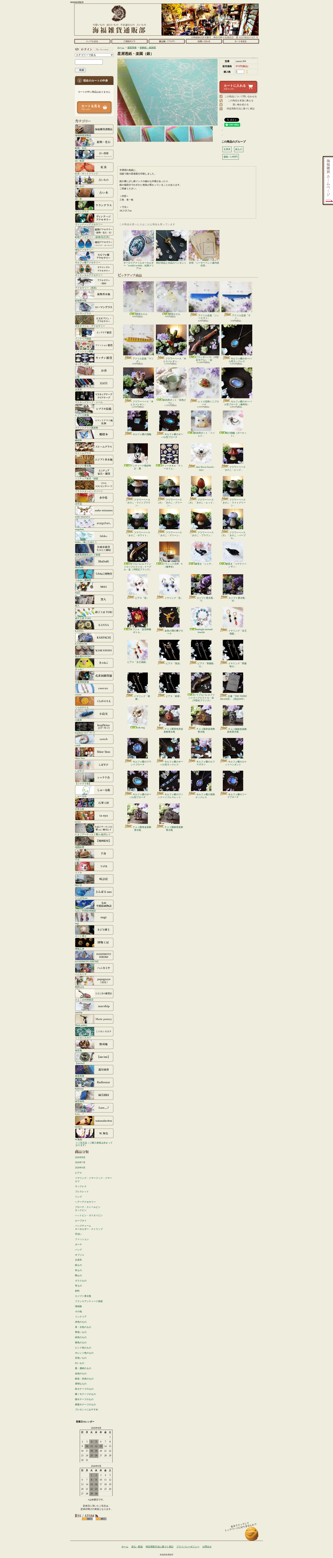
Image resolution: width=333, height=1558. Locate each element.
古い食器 (79, 160)
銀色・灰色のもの (84, 1378)
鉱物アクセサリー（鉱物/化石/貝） (93, 237)
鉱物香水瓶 (81, 300)
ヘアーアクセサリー (85, 1202)
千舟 (77, 860)
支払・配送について (129, 41)
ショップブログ (166, 41)
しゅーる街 (81, 796)
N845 (77, 593)
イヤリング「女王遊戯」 (237, 632)
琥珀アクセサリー (84, 249)
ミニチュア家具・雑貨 (86, 478)
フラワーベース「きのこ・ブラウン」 (202, 534)
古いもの (79, 186)
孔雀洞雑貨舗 (82, 682)
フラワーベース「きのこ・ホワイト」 (138, 534)
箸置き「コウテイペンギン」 (236, 565)
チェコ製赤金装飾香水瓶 (205, 730)
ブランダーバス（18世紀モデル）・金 (207, 358)
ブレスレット (82, 1191)
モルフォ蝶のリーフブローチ (237, 795)
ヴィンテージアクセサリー (89, 224)
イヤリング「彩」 (174, 598)
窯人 (77, 605)
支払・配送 (137, 1546)
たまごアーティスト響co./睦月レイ (93, 834)
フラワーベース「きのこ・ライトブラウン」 (137, 502)
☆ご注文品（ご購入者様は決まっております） (94, 1143)
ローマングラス (83, 313)
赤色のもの (81, 1322)
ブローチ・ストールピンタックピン (87, 1209)
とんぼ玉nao (81, 898)
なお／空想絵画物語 (85, 910)
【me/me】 (80, 1063)
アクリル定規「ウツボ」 (143, 360)
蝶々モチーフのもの (85, 1394)
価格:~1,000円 (231, 156)
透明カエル (141, 314)
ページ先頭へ (252, 1535)
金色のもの (81, 1373)
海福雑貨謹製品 (83, 135)
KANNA (79, 631)
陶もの (78, 1275)
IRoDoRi (79, 567)
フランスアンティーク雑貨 (89, 1301)
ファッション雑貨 (84, 351)
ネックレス (81, 1186)
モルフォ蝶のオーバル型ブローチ (172, 435)
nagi (77, 923)
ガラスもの (81, 1280)
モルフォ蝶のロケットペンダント (236, 763)
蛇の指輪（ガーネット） (236, 434)
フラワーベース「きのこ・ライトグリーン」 (233, 502)
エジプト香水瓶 (83, 466)
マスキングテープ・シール (89, 402)
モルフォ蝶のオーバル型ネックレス (240, 360)
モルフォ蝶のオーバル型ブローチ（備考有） (238, 403)
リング (78, 1196)
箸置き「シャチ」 (204, 564)
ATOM (101, 1518)
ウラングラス (82, 211)
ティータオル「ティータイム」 (172, 467)
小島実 (78, 720)
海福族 (78, 1306)
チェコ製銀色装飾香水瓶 (174, 828)
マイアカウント (93, 49)
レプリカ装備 (82, 415)
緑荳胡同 (79, 1101)
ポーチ (78, 1244)
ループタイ (81, 1220)
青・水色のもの (83, 1327)
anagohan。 (80, 529)
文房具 (78, 389)
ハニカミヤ (81, 974)
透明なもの (81, 1383)
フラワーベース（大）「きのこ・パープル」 (233, 535)
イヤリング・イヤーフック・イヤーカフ (93, 1180)
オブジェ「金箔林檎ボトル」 (140, 630)
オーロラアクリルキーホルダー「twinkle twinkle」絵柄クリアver (139, 266)
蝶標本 (78, 440)
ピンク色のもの (83, 1347)
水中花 (78, 504)
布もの (78, 1270)
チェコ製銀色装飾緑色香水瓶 (237, 730)
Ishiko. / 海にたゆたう (86, 542)
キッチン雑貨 (82, 364)
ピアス (78, 1172)
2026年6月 (80, 1167)
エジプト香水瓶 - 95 (237, 599)
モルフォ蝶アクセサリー (87, 262)
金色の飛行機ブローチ (174, 632)
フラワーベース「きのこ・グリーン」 (170, 534)
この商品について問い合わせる (241, 96)
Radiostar (79, 1088)
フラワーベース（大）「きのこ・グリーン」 (169, 502)
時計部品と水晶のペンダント (171, 263)
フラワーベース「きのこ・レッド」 (234, 468)
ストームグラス (83, 453)
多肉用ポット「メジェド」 (204, 434)
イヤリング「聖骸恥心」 (237, 664)
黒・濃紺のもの (83, 1368)
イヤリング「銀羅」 (142, 697)
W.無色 (78, 1139)
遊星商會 (79, 1076)
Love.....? (79, 1114)
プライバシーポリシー (187, 1546)
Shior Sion (80, 758)
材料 (77, 1291)
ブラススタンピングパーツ (89, 491)
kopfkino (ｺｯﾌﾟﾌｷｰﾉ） (85, 732)
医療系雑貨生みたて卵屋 (87, 554)
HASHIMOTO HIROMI (86, 961)
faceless (78, 1126)
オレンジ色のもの (84, 1353)
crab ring (141, 727)
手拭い (78, 1234)
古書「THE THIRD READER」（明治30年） (233, 697)
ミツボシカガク (83, 1037)
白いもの (79, 1363)
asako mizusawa (82, 516)
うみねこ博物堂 (83, 580)
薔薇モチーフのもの (85, 1404)
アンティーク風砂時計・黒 (140, 467)
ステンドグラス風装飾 (86, 427)
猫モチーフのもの (84, 1399)
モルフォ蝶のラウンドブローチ (141, 763)
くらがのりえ (82, 707)
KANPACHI (81, 643)
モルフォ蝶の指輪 (142, 434)
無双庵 (78, 1050)
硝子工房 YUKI (83, 618)
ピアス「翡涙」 (174, 663)
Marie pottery (81, 1025)
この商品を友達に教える (240, 100)
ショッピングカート (241, 41)
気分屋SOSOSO (83, 656)
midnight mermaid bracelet (204, 630)
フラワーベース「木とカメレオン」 (174, 360)
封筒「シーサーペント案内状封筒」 (204, 264)
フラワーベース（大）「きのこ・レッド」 (201, 501)
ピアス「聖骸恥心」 (206, 664)
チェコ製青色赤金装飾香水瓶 (173, 730)
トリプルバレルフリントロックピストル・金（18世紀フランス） (201, 697)
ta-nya (78, 821)
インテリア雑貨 (83, 338)
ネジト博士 (81, 936)
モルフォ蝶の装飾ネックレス (205, 795)
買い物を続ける (241, 104)
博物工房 (79, 949)
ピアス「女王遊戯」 (137, 662)
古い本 (78, 199)
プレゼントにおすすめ (86, 1409)
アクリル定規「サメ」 (241, 316)
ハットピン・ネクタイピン (89, 1215)
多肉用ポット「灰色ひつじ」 (174, 401)
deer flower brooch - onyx (205, 468)
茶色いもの (81, 1358)
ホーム (92, 41)
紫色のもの (81, 1342)
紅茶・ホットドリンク (86, 173)
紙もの (78, 1265)
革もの (78, 1285)
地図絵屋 (79, 847)
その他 (78, 1311)
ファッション (82, 1239)
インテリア (81, 1316)
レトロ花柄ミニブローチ (208, 403)
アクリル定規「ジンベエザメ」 (208, 316)
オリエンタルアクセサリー (89, 275)
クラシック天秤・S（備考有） (172, 565)
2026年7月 (80, 1162)
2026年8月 (80, 1157)
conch (77, 745)
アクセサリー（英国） (86, 288)
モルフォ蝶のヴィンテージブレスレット (170, 795)
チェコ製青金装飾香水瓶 (142, 828)
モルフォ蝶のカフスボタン (205, 763)
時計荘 (78, 885)
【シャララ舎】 (83, 783)
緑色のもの (81, 1337)
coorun (78, 694)
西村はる (79, 987)
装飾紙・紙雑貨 (148, 47)
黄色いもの (81, 1332)
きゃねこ (79, 669)
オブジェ (79, 1255)
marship (78, 1012)
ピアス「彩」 (142, 598)
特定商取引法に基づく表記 (241, 108)
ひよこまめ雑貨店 (84, 999)
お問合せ (203, 41)
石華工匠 (79, 809)
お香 (77, 377)
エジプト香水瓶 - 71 (205, 599)
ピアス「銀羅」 (174, 696)
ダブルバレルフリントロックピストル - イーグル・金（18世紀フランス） (137, 567)
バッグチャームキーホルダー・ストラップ (89, 1227)
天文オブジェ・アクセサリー (90, 326)
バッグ (78, 1249)
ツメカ (78, 872)
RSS (87, 1518)
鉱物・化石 (81, 148)
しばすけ (79, 771)
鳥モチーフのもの (84, 1389)
